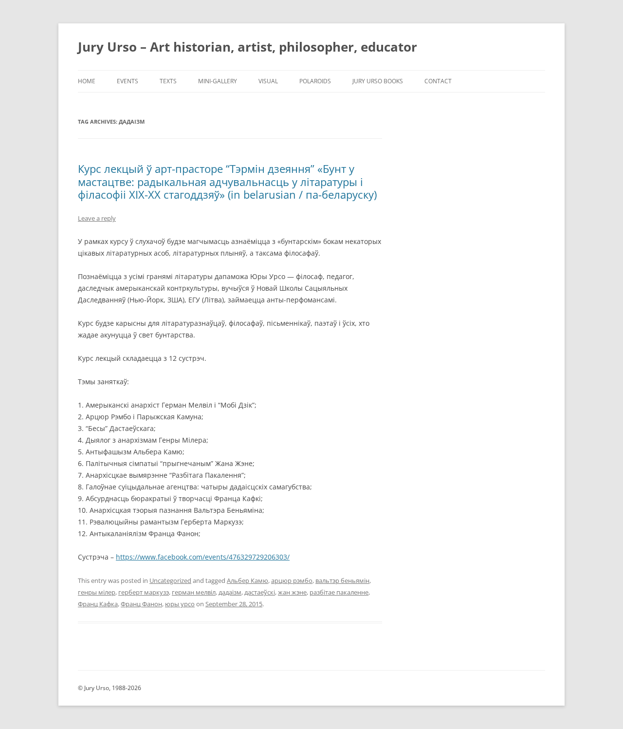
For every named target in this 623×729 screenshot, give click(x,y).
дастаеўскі (259, 592)
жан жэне (292, 592)
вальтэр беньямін (342, 580)
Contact (438, 81)
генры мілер (96, 592)
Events (127, 81)
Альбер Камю (247, 580)
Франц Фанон (141, 603)
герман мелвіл (194, 592)
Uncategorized (170, 580)
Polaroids (315, 81)
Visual (268, 81)
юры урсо (180, 603)
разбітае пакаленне (339, 592)
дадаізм (230, 592)
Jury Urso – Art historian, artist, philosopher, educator (247, 47)
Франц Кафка (98, 603)
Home (86, 81)
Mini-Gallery (217, 81)
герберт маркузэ (143, 592)
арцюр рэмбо (291, 580)
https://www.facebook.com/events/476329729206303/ (203, 556)
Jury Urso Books (377, 81)
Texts (168, 81)
